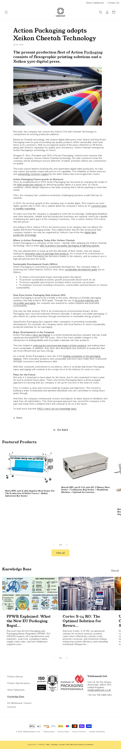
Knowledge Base (15, 696)
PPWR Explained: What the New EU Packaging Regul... (29, 621)
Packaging (93, 52)
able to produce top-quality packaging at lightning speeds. (70, 245)
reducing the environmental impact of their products (60, 345)
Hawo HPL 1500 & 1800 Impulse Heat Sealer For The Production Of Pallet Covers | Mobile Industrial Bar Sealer (30, 493)
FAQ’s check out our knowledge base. (57, 408)
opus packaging (41, 335)
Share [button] (19, 418)
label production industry (30, 184)
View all (60, 553)
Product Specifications (18, 683)
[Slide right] (67, 544)
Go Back (62, 429)
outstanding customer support (33, 174)
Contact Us (114, 2)
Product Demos (15, 676)
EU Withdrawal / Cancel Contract (19, 705)
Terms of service (79, 732)
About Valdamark (95, 2)
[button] (6, 12)
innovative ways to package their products (47, 253)
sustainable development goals (81, 269)
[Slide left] (54, 544)
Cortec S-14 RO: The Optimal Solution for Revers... (82, 621)
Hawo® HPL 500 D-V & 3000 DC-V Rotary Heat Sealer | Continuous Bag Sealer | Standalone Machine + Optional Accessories (85, 490)
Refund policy (49, 732)
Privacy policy (63, 732)
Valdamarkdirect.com (31, 732)
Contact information (97, 732)
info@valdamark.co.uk (99, 690)
